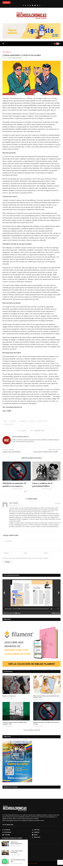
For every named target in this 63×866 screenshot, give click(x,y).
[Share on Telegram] (41, 431)
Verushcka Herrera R (8, 424)
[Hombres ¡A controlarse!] (16, 685)
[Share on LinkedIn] (37, 431)
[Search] (52, 43)
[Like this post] (32, 430)
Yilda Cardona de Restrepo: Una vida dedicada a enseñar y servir (46, 696)
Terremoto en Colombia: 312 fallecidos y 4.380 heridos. (17, 2)
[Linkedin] (30, 5)
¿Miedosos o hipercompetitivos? (16, 843)
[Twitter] (25, 5)
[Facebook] (23, 5)
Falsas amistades (23, 421)
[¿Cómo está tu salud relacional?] (5, 852)
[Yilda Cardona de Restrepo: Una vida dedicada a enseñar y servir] (47, 685)
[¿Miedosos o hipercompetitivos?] (5, 843)
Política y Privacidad (32, 863)
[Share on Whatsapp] (39, 431)
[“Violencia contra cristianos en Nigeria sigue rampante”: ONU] (16, 711)
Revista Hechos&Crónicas (15, 58)
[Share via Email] (43, 431)
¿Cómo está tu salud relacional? (16, 851)
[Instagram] (27, 5)
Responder (58, 503)
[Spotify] (37, 5)
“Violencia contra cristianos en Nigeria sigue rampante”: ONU (14, 723)
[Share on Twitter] (36, 431)
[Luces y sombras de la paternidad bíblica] (46, 471)
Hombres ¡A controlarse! (9, 696)
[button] (11, 2)
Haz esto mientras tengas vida (18, 860)
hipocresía (32, 421)
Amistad (5, 421)
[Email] (35, 5)
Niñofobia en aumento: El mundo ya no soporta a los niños (46, 723)
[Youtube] (32, 5)
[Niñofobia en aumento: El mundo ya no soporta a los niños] (16, 471)
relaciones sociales (42, 421)
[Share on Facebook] (34, 431)
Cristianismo (13, 421)
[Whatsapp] (39, 5)
